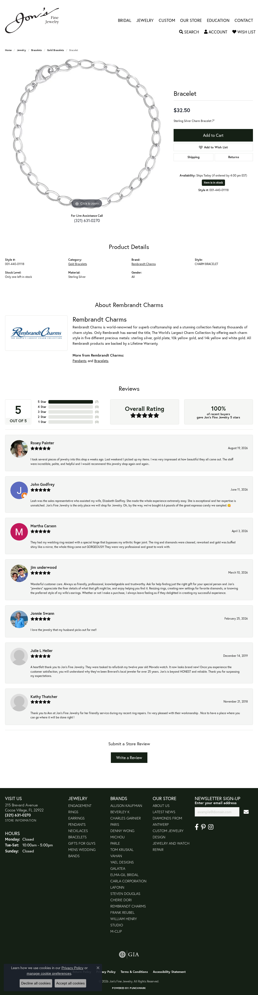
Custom (167, 20)
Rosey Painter (42, 442)
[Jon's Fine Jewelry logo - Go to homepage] (34, 20)
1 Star (42, 422)
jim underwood (43, 567)
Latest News (164, 811)
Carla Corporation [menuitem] (128, 881)
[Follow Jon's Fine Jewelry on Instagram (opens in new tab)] (210, 827)
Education (218, 20)
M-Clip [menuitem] (116, 931)
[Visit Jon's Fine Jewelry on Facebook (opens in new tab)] (197, 827)
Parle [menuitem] (115, 843)
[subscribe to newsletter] (246, 811)
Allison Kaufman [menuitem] (126, 805)
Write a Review (129, 757)
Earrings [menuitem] (76, 818)
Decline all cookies (36, 983)
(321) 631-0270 (87, 220)
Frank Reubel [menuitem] (122, 912)
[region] (87, 134)
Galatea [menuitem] (117, 868)
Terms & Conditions (134, 972)
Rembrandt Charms (144, 264)
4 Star (42, 407)
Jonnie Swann (42, 613)
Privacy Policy (106, 972)
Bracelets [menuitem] (77, 837)
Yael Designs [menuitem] (122, 862)
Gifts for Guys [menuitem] (81, 843)
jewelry (21, 50)
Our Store (191, 20)
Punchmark (138, 988)
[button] (189, 32)
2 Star (42, 417)
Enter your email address (216, 802)
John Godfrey (42, 484)
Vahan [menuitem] (116, 855)
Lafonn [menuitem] (117, 887)
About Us (161, 805)
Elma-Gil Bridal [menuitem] (124, 874)
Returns (233, 157)
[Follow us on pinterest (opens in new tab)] (203, 827)
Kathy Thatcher (43, 696)
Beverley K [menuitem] (120, 811)
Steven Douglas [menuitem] (125, 893)
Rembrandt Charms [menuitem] (128, 906)
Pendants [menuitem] (77, 824)
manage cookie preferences (49, 973)
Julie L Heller (41, 650)
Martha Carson (43, 525)
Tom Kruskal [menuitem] (122, 849)
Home (8, 50)
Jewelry (145, 20)
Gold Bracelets (55, 50)
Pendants (80, 360)
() (97, 402)
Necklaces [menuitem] (78, 830)
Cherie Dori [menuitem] (121, 899)
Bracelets (36, 50)
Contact (244, 20)
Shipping (193, 157)
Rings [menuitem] (73, 811)
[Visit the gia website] (129, 954)
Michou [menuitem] (117, 837)
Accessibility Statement (169, 972)
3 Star (42, 412)
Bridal (124, 20)
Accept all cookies (70, 983)
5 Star (42, 402)
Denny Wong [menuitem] (122, 830)
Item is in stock (213, 182)
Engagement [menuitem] (79, 805)
